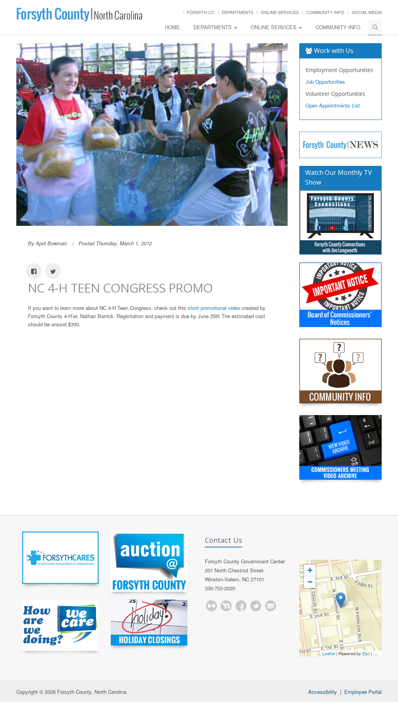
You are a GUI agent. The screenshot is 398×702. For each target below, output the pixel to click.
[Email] (270, 605)
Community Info (325, 12)
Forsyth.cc (201, 12)
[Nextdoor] (226, 605)
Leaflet (328, 653)
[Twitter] (255, 605)
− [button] (309, 582)
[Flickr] (211, 605)
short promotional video (214, 307)
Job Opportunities (325, 81)
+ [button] (309, 570)
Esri (366, 653)
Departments (237, 12)
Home (172, 27)
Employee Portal (363, 691)
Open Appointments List (332, 105)
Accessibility (322, 691)
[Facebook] (241, 605)
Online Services (280, 12)
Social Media (367, 12)
